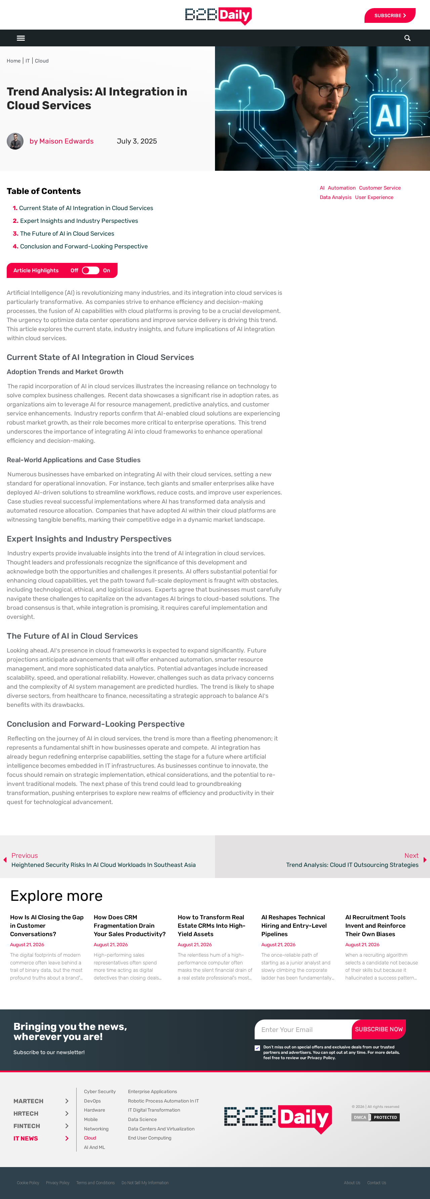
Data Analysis (336, 197)
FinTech (26, 1126)
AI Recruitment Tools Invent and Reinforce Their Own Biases (375, 926)
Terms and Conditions (95, 1183)
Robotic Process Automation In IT (163, 1101)
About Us (352, 1183)
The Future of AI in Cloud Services (67, 233)
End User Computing (149, 1138)
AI (322, 188)
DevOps (92, 1101)
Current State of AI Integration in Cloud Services (86, 208)
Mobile (91, 1119)
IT (28, 61)
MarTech (28, 1101)
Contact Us (376, 1183)
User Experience (374, 197)
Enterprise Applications (152, 1091)
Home (13, 61)
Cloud (42, 61)
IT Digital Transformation (154, 1110)
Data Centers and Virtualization (161, 1129)
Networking (96, 1129)
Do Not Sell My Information (145, 1183)
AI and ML (94, 1147)
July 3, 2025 (137, 141)
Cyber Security (100, 1091)
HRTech (25, 1114)
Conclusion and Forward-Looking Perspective (84, 246)
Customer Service (380, 188)
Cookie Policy (28, 1183)
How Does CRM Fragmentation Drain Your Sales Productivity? (130, 926)
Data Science (142, 1119)
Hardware (94, 1110)
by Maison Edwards (62, 141)
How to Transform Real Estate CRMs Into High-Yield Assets (212, 926)
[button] (408, 38)
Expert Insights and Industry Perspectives (79, 221)
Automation (342, 188)
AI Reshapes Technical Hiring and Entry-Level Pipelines (294, 926)
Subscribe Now (379, 1029)
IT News (25, 1138)
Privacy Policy (58, 1183)
